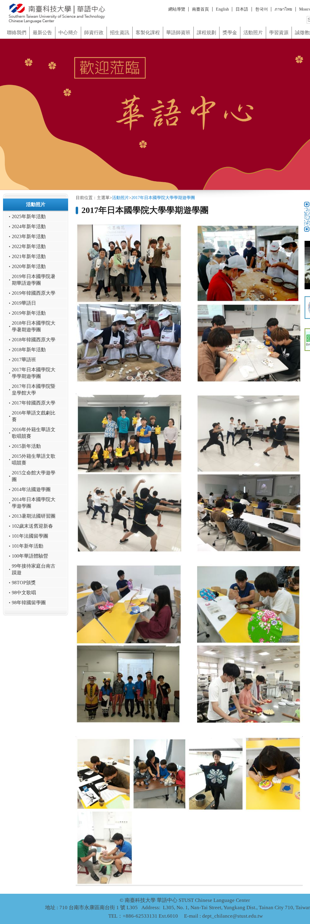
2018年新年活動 (29, 349)
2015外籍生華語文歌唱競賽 (33, 460)
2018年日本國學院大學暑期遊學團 (33, 326)
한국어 (261, 9)
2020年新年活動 (29, 266)
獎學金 (230, 32)
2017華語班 (24, 359)
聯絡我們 (16, 32)
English (222, 9)
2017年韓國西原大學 (33, 403)
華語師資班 (178, 32)
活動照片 (253, 32)
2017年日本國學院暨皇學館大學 (33, 390)
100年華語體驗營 (30, 556)
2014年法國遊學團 (31, 489)
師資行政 (94, 32)
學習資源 (279, 32)
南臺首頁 (200, 9)
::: (2, 24)
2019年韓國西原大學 (33, 293)
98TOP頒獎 (24, 582)
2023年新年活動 (29, 236)
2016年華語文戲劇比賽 (33, 416)
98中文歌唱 (24, 592)
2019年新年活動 (29, 313)
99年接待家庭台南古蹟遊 (33, 569)
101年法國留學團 (30, 536)
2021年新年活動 (29, 256)
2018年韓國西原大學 (33, 339)
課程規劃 (206, 32)
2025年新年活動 (29, 216)
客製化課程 (148, 32)
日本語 (242, 9)
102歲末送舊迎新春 (32, 526)
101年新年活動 (27, 546)
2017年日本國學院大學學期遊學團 (33, 373)
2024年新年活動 (29, 226)
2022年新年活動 (29, 246)
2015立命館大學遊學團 (33, 476)
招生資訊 (119, 32)
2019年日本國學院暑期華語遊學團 (33, 280)
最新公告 (42, 32)
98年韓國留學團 (29, 602)
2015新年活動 (26, 446)
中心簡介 (68, 32)
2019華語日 (24, 303)
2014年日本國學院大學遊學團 (33, 503)
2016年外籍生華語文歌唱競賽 (33, 433)
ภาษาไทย (283, 9)
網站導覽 (176, 9)
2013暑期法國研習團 (33, 516)
